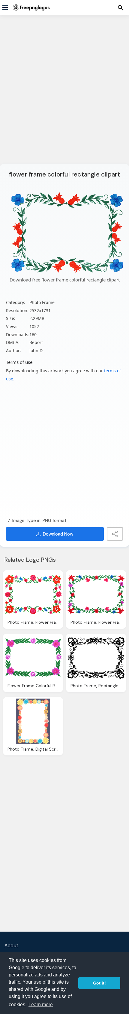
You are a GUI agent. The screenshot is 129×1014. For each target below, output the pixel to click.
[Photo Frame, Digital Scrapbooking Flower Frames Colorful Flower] (33, 721)
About (11, 945)
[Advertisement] (64, 93)
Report (36, 342)
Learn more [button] (40, 1004)
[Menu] (5, 7)
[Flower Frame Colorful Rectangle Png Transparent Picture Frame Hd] (33, 658)
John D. (36, 350)
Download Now (58, 534)
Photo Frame (42, 302)
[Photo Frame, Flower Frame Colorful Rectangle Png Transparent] (33, 594)
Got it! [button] (99, 983)
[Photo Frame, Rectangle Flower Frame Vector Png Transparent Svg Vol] (96, 658)
